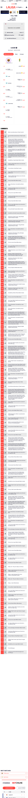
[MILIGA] (26, 7)
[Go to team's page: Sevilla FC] (7, 795)
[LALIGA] (10, 7)
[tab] (9, 788)
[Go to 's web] (17, 783)
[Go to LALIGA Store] (14, 4)
